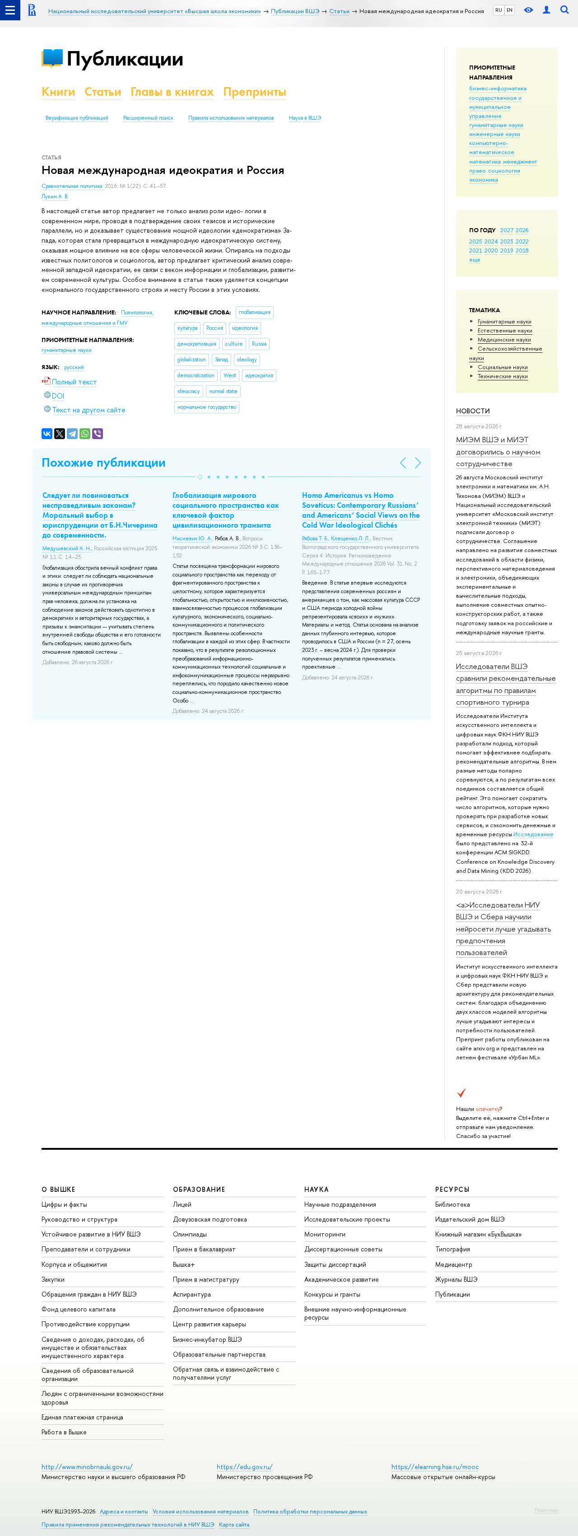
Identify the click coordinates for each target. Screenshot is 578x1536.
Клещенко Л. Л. (350, 538)
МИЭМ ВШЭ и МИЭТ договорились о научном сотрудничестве (498, 451)
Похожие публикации (104, 462)
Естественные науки (505, 330)
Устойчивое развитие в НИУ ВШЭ (91, 1234)
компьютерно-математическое (491, 147)
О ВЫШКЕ (59, 1189)
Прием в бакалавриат (204, 1249)
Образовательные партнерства (219, 1354)
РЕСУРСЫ (452, 1189)
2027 (506, 230)
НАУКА (316, 1189)
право (477, 170)
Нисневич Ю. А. (192, 538)
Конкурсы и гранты (332, 1294)
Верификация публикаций (77, 118)
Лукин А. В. (55, 196)
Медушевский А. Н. (66, 548)
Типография (452, 1249)
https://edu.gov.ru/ (245, 1466)
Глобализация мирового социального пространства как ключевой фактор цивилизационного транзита (225, 510)
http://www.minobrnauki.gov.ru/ (87, 1466)
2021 (475, 250)
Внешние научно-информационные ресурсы (355, 1313)
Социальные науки (503, 367)
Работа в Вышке (64, 1432)
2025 (475, 241)
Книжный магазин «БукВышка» (478, 1234)
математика (485, 161)
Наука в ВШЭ (305, 118)
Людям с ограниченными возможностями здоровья (102, 1397)
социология (504, 170)
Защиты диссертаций (335, 1264)
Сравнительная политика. (73, 186)
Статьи (102, 91)
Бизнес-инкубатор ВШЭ (207, 1339)
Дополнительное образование (218, 1309)
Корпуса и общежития (74, 1264)
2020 (491, 250)
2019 (506, 250)
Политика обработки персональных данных (310, 1511)
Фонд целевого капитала (79, 1309)
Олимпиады (190, 1234)
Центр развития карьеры (209, 1324)
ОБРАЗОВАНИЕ (199, 1189)
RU (498, 10)
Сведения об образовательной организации (88, 1374)
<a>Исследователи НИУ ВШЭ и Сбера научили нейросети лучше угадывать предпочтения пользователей (503, 928)
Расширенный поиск (148, 118)
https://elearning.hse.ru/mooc (435, 1466)
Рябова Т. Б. (315, 538)
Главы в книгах (172, 91)
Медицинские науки (504, 339)
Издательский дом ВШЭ (470, 1219)
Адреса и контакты (124, 1511)
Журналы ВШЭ (456, 1279)
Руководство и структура (79, 1219)
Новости (473, 411)
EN (510, 10)
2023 (506, 241)
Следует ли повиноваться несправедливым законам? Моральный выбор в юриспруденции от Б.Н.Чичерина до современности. (100, 515)
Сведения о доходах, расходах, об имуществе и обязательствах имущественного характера (93, 1347)
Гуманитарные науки (504, 321)
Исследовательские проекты (347, 1219)
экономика (483, 179)
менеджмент (520, 161)
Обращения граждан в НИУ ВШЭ (89, 1294)
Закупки (53, 1279)
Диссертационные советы (343, 1249)
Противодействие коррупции (86, 1324)
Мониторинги (324, 1234)
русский (74, 367)
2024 (491, 241)
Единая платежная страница (82, 1417)
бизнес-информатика (498, 88)
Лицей (182, 1204)
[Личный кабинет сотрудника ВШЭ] (546, 10)
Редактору (546, 1510)
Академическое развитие (341, 1279)
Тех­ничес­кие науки (503, 376)
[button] (200, 477)
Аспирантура (192, 1294)
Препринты (254, 91)
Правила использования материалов (231, 118)
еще (474, 259)
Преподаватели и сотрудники (86, 1249)
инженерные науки (494, 134)
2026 (522, 230)
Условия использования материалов (201, 1511)
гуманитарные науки (496, 125)
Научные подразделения (340, 1204)
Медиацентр (453, 1264)
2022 (522, 241)
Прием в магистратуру (206, 1279)
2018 (522, 250)
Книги (58, 91)
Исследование (533, 834)
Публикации (124, 58)
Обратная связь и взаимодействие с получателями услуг (226, 1373)
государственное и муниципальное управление (495, 107)
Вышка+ (184, 1264)
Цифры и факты (64, 1204)
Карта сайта (234, 1524)
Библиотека (452, 1204)
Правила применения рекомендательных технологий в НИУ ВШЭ (128, 1524)
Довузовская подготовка (210, 1219)
